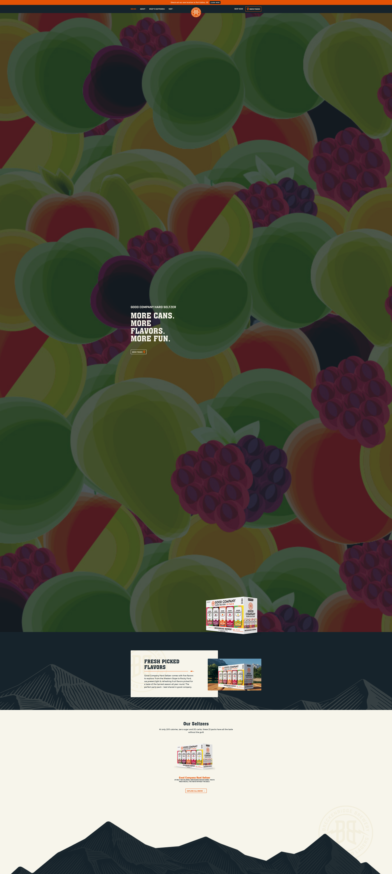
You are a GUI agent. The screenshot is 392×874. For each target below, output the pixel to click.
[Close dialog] (233, 400)
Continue (176, 435)
